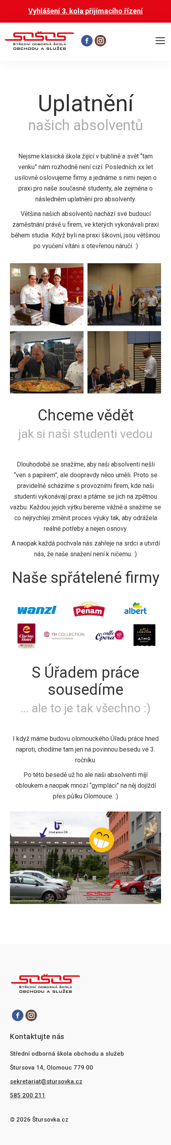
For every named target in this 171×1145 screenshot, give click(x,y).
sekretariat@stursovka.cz (46, 1081)
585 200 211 (27, 1095)
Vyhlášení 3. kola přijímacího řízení (85, 11)
